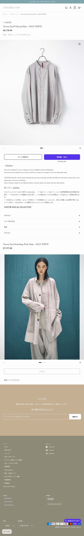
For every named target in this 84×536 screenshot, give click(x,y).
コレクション (14, 14)
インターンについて (54, 504)
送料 (9, 34)
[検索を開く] (66, 8)
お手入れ (7, 233)
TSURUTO (67, 527)
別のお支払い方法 (62, 161)
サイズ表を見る (9, 221)
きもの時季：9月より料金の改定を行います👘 (42, 1)
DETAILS (7, 215)
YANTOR (8, 22)
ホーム (5, 14)
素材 (5, 227)
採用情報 (50, 499)
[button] (80, 148)
